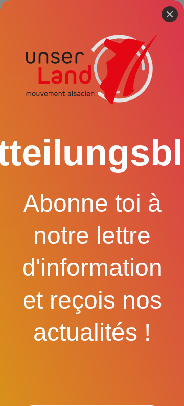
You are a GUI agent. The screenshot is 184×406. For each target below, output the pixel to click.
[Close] (170, 14)
